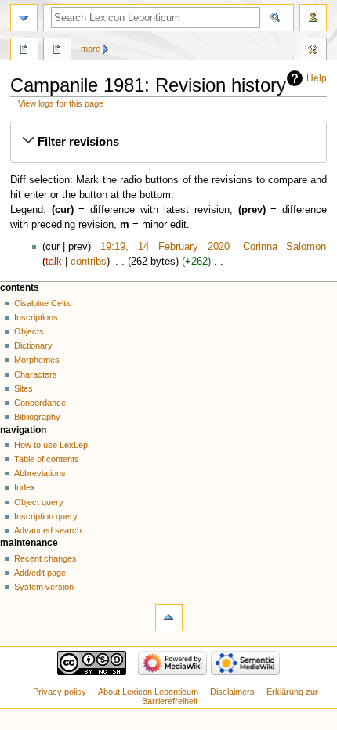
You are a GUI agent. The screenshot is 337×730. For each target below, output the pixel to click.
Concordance (40, 402)
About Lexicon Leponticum (148, 691)
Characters (35, 374)
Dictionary (33, 345)
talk (53, 261)
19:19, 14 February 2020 (164, 246)
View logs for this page (60, 103)
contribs (89, 261)
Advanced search (48, 530)
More (90, 48)
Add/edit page (40, 572)
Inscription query (46, 516)
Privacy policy (59, 691)
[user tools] (313, 17)
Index (24, 487)
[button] (168, 141)
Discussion (57, 50)
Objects (29, 331)
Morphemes (37, 359)
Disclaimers (232, 691)
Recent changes (45, 558)
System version (44, 586)
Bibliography (37, 416)
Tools (312, 50)
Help (316, 78)
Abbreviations (40, 473)
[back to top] (169, 617)
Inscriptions (36, 317)
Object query (38, 502)
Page (24, 50)
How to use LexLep (51, 445)
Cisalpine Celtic (43, 303)
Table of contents (46, 459)
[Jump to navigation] (24, 17)
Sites (23, 388)
